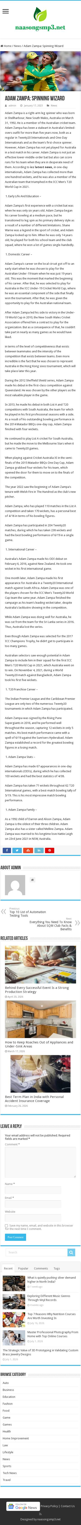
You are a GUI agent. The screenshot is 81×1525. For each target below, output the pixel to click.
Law (5, 1445)
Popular (23, 1268)
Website (10, 1211)
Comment (12, 1144)
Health (7, 1431)
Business (8, 1390)
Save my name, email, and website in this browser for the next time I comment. (39, 1227)
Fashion (8, 1403)
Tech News (10, 1473)
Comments (41, 1268)
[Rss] (40, 1514)
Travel (7, 1480)
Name (10, 1184)
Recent (8, 1268)
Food (6, 1410)
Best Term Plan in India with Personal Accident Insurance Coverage (34, 1099)
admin (12, 105)
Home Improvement (16, 1438)
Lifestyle (8, 1452)
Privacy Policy (49, 1506)
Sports (7, 1466)
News (17, 46)
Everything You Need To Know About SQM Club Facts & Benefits (50, 924)
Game (6, 1417)
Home (7, 46)
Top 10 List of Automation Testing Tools (27, 912)
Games (7, 1424)
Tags (57, 1268)
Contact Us (68, 1506)
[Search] (71, 1252)
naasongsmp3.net (49, 1519)
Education (9, 1396)
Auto (6, 1383)
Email (9, 1197)
